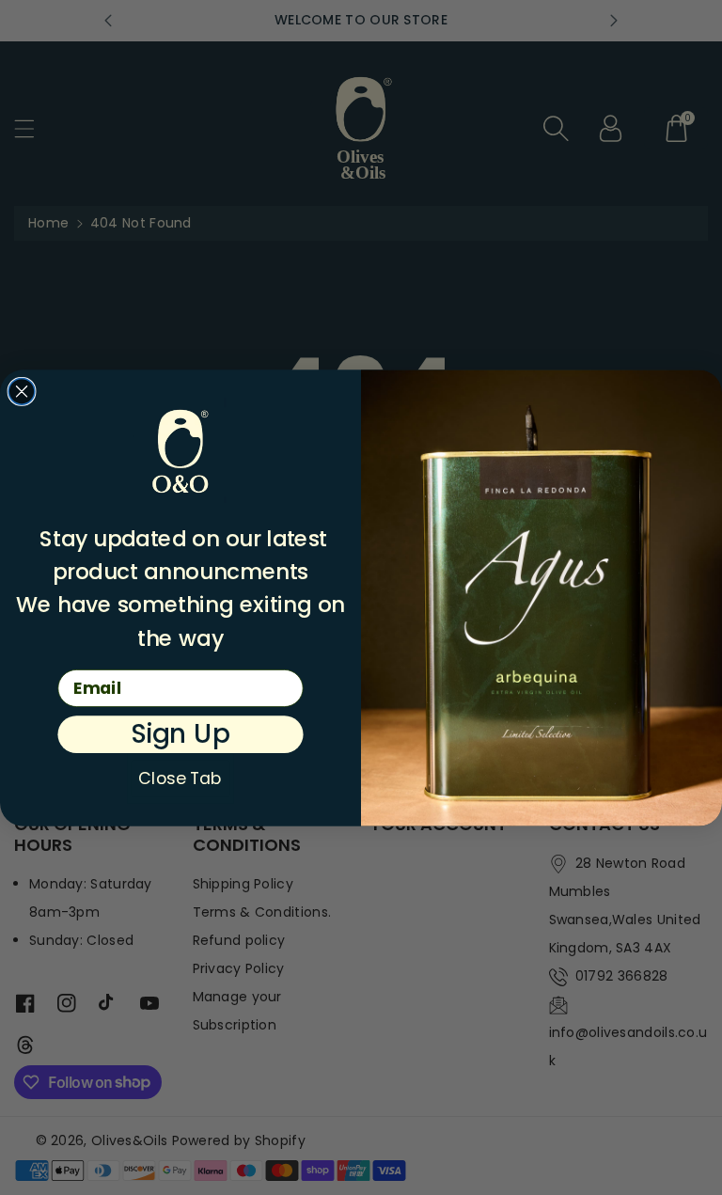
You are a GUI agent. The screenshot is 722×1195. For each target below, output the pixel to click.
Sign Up (180, 733)
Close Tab (180, 778)
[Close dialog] (21, 391)
